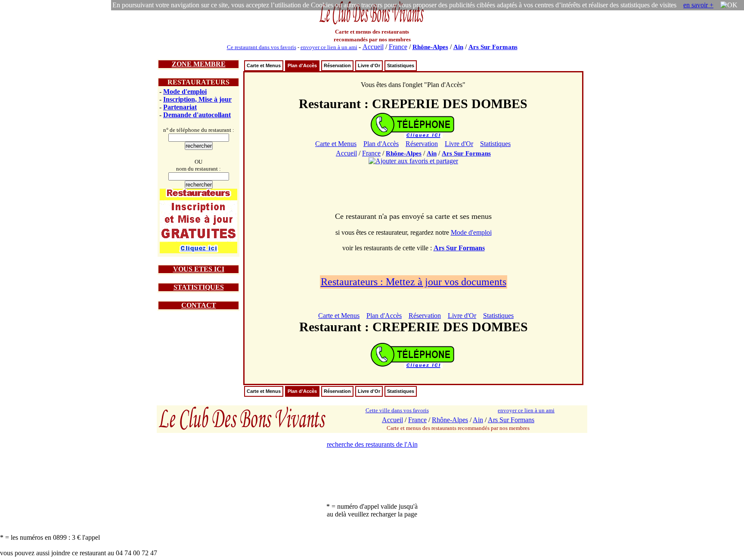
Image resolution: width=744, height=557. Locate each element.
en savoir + (698, 5)
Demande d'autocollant (197, 114)
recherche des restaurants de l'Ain (372, 444)
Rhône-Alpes (430, 47)
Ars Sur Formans (493, 47)
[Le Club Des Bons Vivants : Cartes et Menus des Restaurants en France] (372, 23)
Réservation (337, 65)
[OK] (729, 5)
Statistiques (400, 65)
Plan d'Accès (302, 65)
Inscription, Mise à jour (197, 99)
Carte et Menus (264, 65)
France (398, 46)
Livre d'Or (369, 65)
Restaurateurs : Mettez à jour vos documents (413, 281)
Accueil (373, 46)
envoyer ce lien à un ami (329, 47)
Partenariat (180, 107)
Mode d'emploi (185, 91)
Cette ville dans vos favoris (397, 410)
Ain (458, 47)
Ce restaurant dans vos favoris (261, 47)
